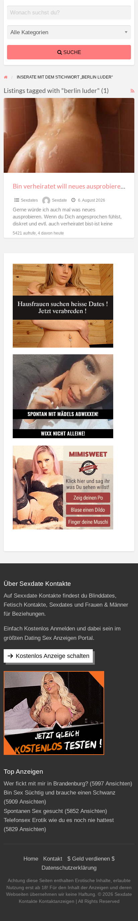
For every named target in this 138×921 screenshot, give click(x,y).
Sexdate (59, 200)
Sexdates (29, 200)
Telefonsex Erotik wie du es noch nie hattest (59, 820)
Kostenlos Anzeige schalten (52, 656)
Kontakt (52, 859)
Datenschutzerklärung (69, 868)
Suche (71, 52)
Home (30, 859)
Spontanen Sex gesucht (33, 811)
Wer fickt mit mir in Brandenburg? (46, 783)
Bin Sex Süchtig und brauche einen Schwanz (60, 792)
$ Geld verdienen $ (91, 859)
